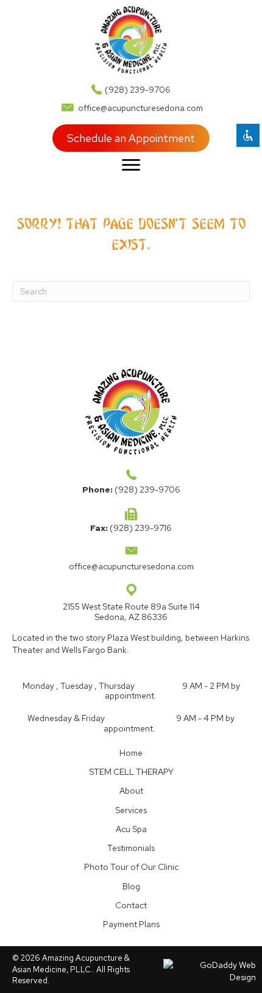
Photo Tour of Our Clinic (131, 866)
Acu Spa (131, 829)
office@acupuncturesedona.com (140, 107)
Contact (131, 905)
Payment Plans (131, 924)
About (131, 790)
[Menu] (131, 165)
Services (131, 810)
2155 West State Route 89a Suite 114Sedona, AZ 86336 (131, 611)
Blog (131, 886)
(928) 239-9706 (138, 89)
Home (131, 752)
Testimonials (131, 847)
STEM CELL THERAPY (131, 771)
